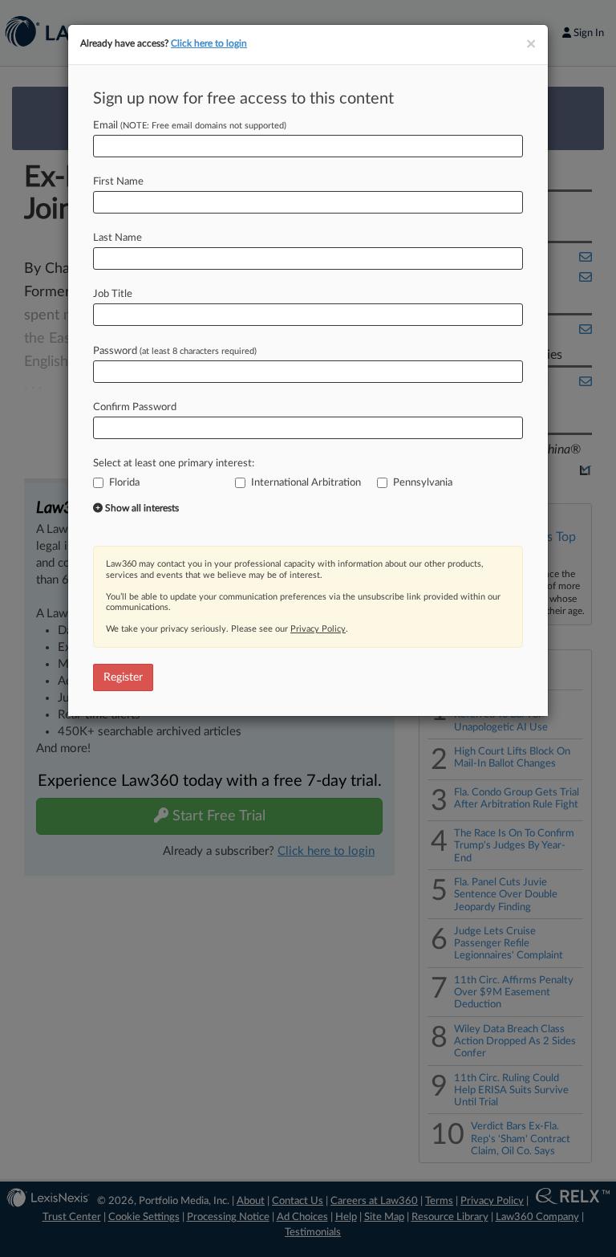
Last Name (117, 238)
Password (175, 351)
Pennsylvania (422, 483)
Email (189, 125)
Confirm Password (134, 407)
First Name (118, 182)
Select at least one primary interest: (173, 463)
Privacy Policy (318, 628)
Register (123, 677)
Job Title (112, 294)
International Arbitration (306, 483)
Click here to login (209, 43)
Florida (124, 483)
